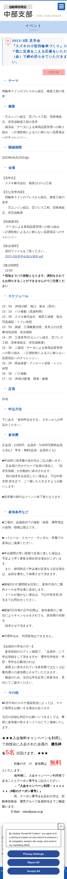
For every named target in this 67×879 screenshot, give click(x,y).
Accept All (33, 871)
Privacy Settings (33, 853)
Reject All (33, 862)
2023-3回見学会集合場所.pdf (24, 256)
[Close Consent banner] (61, 826)
